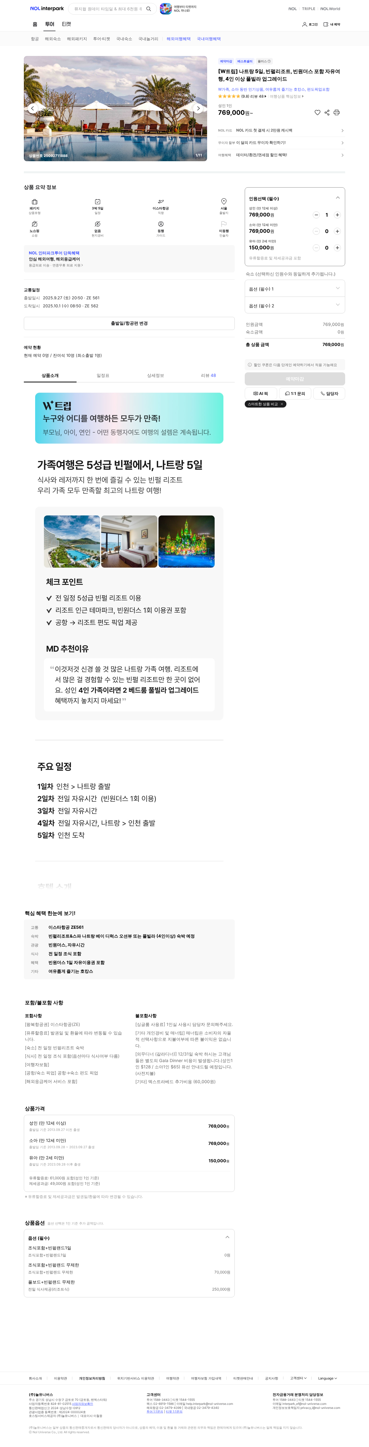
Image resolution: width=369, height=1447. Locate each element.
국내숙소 (124, 38)
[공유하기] (327, 112)
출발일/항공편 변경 (129, 323)
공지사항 (271, 1378)
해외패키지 (77, 38)
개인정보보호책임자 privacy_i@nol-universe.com (306, 1408)
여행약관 (172, 1378)
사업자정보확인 (82, 1404)
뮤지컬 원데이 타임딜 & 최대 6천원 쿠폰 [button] (108, 8)
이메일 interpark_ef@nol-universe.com (299, 1404)
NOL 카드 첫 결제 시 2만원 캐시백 (264, 130)
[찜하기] (317, 112)
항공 (35, 38)
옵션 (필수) (39, 1238)
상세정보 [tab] (155, 375)
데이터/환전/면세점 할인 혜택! (261, 154)
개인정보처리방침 (92, 1378)
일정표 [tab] (103, 375)
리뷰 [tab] (208, 375)
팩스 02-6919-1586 (160, 1404)
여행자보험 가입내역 (206, 1378)
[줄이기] (316, 214)
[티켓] (66, 24)
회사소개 (35, 1378)
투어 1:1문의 (155, 1411)
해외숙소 (53, 38)
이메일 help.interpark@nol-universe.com (204, 1404)
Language (326, 1378)
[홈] (35, 24)
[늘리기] (337, 214)
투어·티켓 (101, 38)
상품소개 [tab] (50, 375)
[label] (295, 198)
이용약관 (60, 1378)
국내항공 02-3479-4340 (201, 1408)
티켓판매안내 (243, 1378)
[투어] (49, 24)
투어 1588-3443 (158, 1400)
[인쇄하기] (336, 112)
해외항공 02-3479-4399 (164, 1408)
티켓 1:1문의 (174, 1411)
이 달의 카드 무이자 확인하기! (261, 142)
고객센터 (296, 1378)
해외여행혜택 (179, 38)
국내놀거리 (148, 38)
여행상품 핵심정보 (285, 96)
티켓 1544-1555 (183, 1400)
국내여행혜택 (209, 38)
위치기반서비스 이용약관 (135, 1378)
